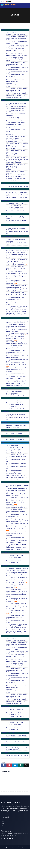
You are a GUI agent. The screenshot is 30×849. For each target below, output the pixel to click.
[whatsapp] (8, 1)
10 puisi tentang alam (12, 445)
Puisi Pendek (5, 706)
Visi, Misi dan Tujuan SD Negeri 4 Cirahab (17, 755)
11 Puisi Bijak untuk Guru (13, 117)
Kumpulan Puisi (6, 398)
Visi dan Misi (5, 752)
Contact (4, 820)
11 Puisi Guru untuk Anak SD (13, 205)
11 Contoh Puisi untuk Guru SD (14, 203)
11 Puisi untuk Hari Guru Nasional (15, 211)
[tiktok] (10, 1)
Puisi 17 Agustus (6, 482)
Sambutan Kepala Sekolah (9, 732)
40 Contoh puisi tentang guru (14, 473)
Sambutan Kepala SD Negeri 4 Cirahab (16, 735)
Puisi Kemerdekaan (7, 636)
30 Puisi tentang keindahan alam (15, 391)
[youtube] (6, 1)
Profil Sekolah (5, 430)
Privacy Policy (6, 826)
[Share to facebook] (3, 765)
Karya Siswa (5, 388)
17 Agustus (5, 30)
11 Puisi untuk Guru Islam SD (14, 121)
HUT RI (3, 247)
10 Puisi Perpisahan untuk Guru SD (15, 108)
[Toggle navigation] (28, 5)
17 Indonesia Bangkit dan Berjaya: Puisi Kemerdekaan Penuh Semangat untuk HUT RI (16, 38)
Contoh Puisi (5, 200)
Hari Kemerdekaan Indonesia (10, 318)
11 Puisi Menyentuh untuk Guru (14, 207)
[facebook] (1, 1)
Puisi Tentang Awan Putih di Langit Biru (16, 477)
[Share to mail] (9, 765)
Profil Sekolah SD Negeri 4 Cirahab (15, 433)
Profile (3, 436)
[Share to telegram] (15, 765)
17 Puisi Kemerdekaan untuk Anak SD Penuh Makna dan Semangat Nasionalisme (16, 81)
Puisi (3, 442)
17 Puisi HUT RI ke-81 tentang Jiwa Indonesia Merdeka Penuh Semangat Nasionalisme (16, 50)
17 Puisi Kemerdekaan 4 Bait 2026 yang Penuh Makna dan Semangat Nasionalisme (16, 64)
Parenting (4, 422)
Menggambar (5, 411)
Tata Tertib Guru (6, 745)
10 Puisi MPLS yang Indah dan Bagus (16, 106)
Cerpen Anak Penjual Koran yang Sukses (17, 197)
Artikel (3, 100)
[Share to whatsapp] (21, 765)
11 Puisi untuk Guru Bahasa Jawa (15, 119)
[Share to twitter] (26, 765)
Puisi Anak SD (5, 552)
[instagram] (3, 1)
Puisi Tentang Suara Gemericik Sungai (16, 479)
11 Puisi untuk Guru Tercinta (13, 209)
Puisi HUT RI (5, 565)
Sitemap (4, 824)
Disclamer (5, 822)
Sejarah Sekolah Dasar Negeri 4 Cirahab (16, 742)
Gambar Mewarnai (7, 236)
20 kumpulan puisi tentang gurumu (15, 157)
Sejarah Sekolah (6, 738)
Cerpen (3, 189)
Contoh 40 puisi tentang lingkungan (15, 395)
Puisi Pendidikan (6, 719)
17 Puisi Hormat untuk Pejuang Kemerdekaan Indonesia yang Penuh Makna (16, 58)
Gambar (4, 225)
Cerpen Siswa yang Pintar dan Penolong (16, 192)
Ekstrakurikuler (6, 214)
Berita (3, 183)
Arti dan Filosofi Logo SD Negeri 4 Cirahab (17, 159)
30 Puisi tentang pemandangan (14, 393)
